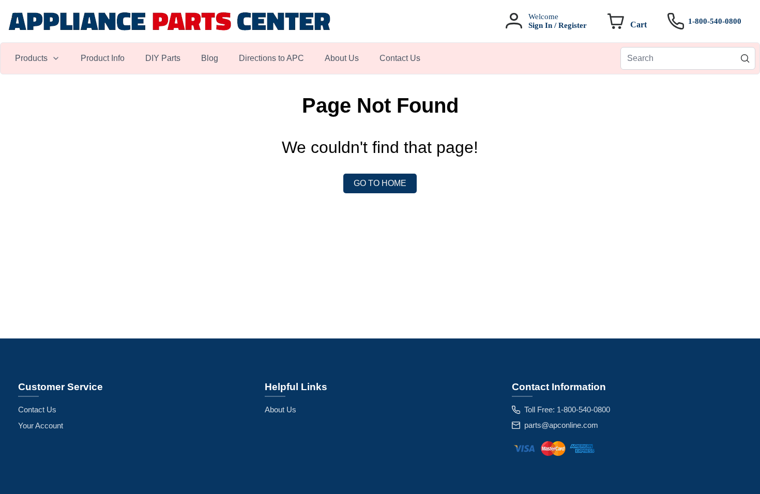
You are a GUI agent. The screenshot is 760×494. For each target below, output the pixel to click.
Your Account (40, 425)
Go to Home (380, 183)
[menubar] (218, 58)
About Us (280, 409)
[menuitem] (37, 58)
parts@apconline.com (561, 425)
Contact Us (37, 409)
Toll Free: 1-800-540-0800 (567, 409)
